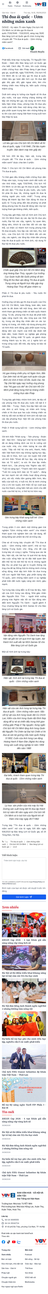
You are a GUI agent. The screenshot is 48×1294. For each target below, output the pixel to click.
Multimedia (27, 6)
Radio (10, 6)
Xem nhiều (6, 1254)
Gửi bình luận (22, 897)
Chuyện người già (8, 1277)
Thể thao (29, 1268)
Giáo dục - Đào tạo (33, 1264)
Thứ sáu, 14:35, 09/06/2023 (35, 13)
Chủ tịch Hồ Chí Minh (17, 844)
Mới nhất (28, 1250)
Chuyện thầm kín (8, 1282)
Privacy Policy (37, 882)
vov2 (15, 847)
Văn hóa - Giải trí (8, 13)
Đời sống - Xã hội (32, 1259)
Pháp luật (5, 1273)
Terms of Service (7, 883)
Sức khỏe (29, 1273)
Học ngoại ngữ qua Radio (12, 1286)
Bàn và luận (6, 1259)
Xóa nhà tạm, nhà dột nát (12, 1264)
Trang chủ (5, 1250)
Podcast (17, 6)
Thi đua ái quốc (16, 842)
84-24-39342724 (12, 1223)
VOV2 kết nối (30, 1277)
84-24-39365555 (12, 1220)
